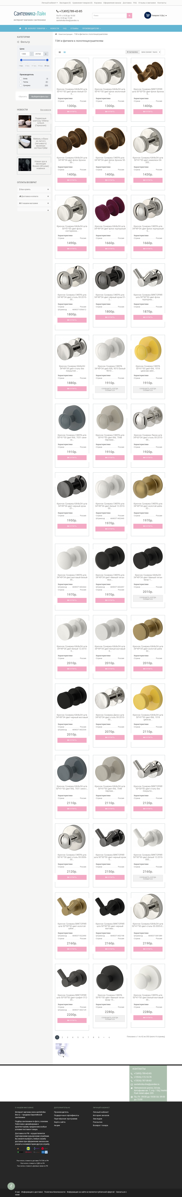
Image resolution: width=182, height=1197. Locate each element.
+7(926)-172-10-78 (142, 1077)
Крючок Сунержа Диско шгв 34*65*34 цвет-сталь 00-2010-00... (110, 717)
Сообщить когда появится (110, 389)
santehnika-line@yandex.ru (146, 1084)
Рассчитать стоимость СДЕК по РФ (33, 1163)
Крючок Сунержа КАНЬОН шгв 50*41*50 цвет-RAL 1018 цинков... (148, 717)
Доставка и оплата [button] (29, 196)
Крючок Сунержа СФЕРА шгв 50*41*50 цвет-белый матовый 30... (148, 997)
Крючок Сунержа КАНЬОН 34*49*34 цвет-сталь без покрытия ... (72, 368)
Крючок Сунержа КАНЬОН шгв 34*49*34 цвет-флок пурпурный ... (110, 228)
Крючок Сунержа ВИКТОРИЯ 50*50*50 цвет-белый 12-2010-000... (148, 857)
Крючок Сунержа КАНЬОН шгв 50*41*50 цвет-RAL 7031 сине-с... (72, 787)
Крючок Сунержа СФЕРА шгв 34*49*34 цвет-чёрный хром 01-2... (110, 297)
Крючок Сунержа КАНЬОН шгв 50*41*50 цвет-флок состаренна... (72, 228)
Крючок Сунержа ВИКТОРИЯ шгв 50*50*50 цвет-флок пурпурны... (148, 297)
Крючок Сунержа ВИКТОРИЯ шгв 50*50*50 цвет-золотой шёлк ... (72, 926)
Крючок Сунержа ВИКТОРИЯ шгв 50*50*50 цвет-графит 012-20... (71, 997)
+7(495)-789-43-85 (142, 1073)
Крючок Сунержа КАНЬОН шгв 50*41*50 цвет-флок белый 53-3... (72, 91)
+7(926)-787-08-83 (142, 1080)
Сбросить (23, 96)
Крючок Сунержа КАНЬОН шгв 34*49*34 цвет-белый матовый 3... (110, 648)
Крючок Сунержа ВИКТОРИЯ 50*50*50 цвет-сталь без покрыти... (148, 788)
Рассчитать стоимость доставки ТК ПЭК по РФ (32, 1160)
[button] (34, 209)
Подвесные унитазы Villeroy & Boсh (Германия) (41, 122)
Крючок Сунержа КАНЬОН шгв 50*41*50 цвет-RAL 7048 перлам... (110, 788)
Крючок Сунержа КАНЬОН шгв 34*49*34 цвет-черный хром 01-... (72, 506)
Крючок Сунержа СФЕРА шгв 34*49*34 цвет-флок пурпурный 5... (148, 228)
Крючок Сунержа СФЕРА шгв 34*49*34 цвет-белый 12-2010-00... (110, 506)
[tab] (34, 189)
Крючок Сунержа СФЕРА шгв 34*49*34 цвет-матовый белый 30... (72, 577)
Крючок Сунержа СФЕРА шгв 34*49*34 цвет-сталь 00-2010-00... (72, 297)
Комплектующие (65, 34)
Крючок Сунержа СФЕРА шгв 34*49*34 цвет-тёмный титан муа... (110, 577)
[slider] (21, 60)
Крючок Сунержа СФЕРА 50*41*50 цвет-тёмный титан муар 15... (110, 997)
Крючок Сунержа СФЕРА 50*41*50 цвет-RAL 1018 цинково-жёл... (148, 368)
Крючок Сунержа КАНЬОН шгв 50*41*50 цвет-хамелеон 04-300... (148, 160)
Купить (73, 112)
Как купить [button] (25, 189)
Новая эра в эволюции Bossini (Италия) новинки (41, 165)
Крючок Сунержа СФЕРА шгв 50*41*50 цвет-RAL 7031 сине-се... (72, 437)
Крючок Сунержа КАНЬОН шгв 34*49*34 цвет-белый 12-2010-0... (72, 648)
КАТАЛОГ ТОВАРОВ (36, 28)
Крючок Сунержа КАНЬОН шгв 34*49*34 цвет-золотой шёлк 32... (148, 648)
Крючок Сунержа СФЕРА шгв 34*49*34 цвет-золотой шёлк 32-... (148, 506)
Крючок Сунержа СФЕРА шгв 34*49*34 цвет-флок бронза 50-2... (109, 160)
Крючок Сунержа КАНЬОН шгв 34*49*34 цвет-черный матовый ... (72, 717)
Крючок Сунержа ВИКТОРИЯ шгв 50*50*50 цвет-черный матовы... (110, 926)
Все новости (45, 110)
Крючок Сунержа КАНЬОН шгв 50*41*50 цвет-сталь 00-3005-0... (148, 925)
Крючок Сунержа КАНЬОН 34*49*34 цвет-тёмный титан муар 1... (148, 577)
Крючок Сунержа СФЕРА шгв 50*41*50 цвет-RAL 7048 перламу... (110, 437)
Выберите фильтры (39, 96)
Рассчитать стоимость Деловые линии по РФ (32, 1166)
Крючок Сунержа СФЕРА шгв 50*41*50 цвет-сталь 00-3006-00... (72, 857)
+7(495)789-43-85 (70, 11)
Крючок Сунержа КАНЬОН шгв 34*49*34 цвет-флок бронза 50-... (72, 160)
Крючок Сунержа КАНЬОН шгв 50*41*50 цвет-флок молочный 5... (110, 91)
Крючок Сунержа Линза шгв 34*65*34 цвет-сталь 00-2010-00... (148, 437)
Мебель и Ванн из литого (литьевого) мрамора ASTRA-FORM (40, 143)
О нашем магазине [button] (29, 203)
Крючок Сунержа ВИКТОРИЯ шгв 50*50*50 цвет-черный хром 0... (110, 857)
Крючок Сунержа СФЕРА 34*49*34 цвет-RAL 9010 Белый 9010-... (110, 368)
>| (109, 1037)
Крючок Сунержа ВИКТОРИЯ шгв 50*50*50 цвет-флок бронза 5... (148, 91)
